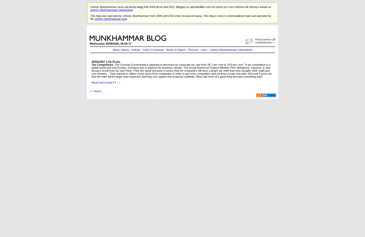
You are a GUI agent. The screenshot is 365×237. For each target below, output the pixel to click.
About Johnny (121, 49)
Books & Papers (176, 49)
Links (204, 49)
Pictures (193, 49)
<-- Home (95, 91)
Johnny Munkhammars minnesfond (231, 49)
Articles (136, 49)
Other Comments (153, 49)
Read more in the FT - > (106, 82)
